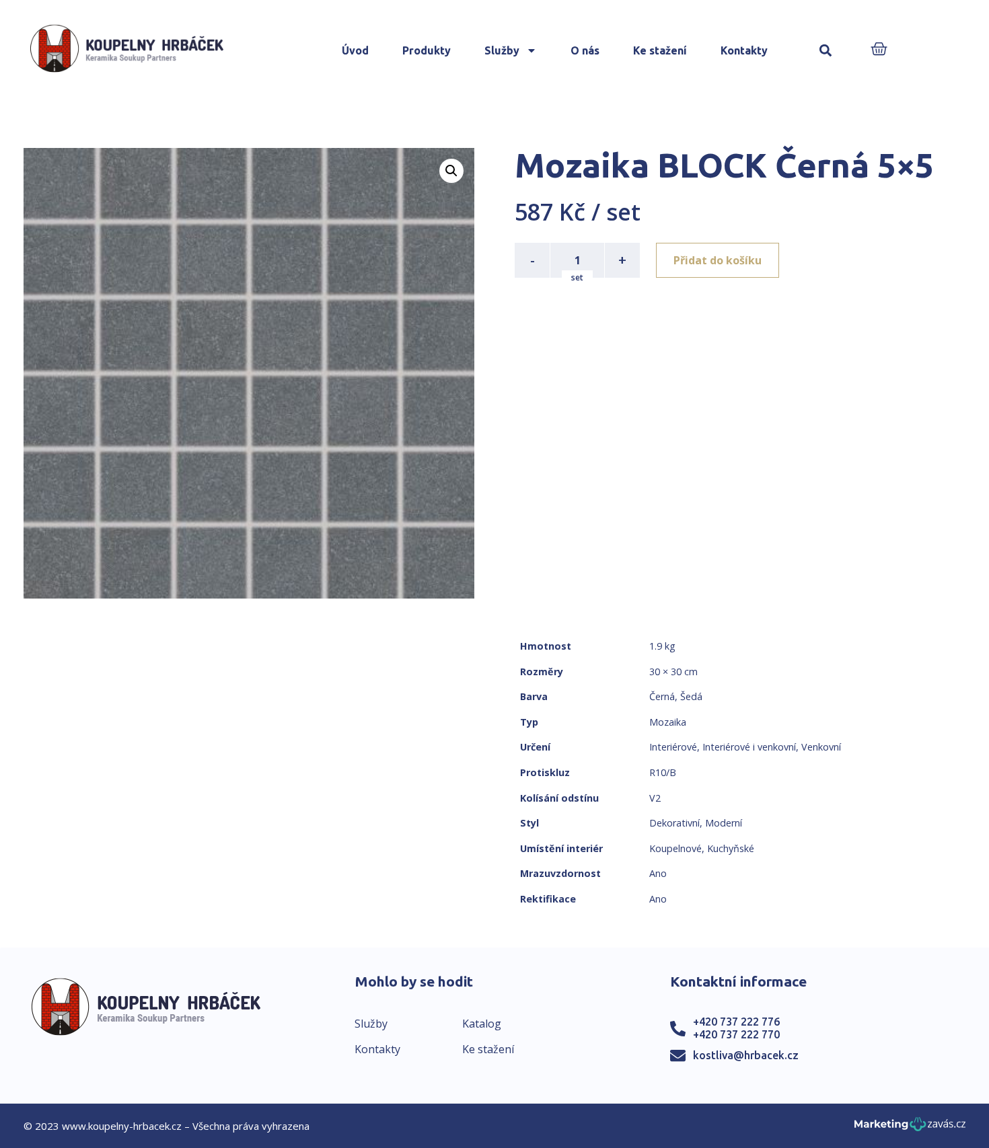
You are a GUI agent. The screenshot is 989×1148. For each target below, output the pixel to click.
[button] (826, 51)
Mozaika (667, 722)
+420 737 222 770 (736, 1034)
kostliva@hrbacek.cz (746, 1055)
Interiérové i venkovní (749, 746)
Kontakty (744, 50)
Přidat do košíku (717, 260)
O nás (585, 50)
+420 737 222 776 (736, 1022)
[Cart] (879, 50)
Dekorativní (674, 822)
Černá (662, 696)
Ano (658, 873)
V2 (655, 798)
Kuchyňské (730, 848)
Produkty (426, 50)
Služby (501, 50)
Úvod (355, 50)
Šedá (691, 696)
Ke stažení (660, 50)
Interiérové (673, 746)
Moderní (723, 822)
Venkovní (821, 746)
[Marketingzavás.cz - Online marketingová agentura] (909, 1128)
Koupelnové (675, 848)
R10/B (662, 772)
